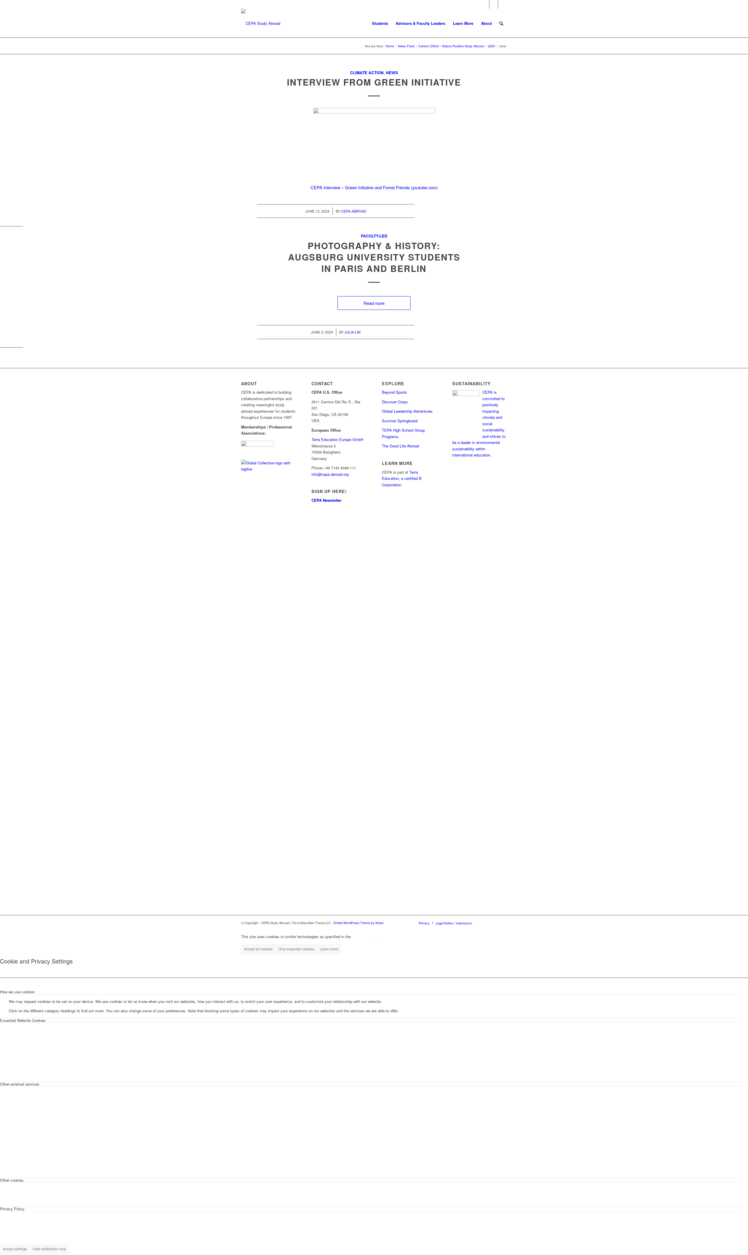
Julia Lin (352, 331)
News (392, 72)
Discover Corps (395, 402)
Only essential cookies (296, 948)
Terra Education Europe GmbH (337, 439)
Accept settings (15, 1248)
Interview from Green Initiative (374, 82)
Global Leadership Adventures (407, 411)
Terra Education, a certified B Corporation (402, 478)
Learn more (329, 948)
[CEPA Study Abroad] (260, 23)
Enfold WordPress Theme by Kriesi (358, 922)
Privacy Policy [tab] (12, 1208)
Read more (374, 303)
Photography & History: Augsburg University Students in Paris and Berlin (374, 257)
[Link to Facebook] (485, 4)
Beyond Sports (394, 392)
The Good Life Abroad (400, 446)
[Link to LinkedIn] (502, 4)
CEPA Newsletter (326, 500)
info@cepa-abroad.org (330, 474)
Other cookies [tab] (12, 1180)
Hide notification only (49, 1248)
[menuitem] (380, 23)
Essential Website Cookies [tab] (23, 1020)
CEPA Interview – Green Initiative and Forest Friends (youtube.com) (374, 187)
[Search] (501, 23)
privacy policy (363, 936)
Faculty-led (374, 236)
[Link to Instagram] (493, 4)
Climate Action (367, 72)
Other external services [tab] (19, 1084)
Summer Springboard (400, 420)
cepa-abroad (353, 211)
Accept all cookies (258, 948)
